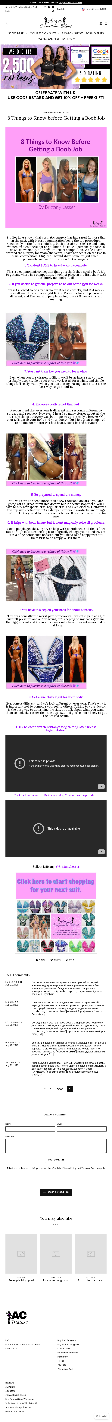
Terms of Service (90, 1168)
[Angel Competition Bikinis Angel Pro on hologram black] (56, 339)
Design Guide (64, 1348)
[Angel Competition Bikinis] (56, 913)
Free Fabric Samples (68, 1352)
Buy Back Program (67, 1340)
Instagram (63, 1356)
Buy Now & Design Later (70, 1344)
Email (59, 1124)
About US (10, 1390)
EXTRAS (67, 39)
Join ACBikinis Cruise (15, 1395)
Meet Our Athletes (14, 1411)
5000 (60, 1089)
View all (56, 1224)
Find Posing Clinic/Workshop (19, 1399)
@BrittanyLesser (67, 866)
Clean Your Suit (65, 1369)
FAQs (8, 11)
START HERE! (16, 33)
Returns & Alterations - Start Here (22, 1344)
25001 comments (50, 112)
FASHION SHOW (72, 33)
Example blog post (21, 1280)
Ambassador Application (18, 1407)
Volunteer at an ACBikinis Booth (21, 1403)
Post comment (56, 1159)
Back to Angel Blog (58, 1192)
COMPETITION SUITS (43, 33)
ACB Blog (10, 1386)
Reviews (9, 1382)
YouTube (62, 1364)
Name (8, 1124)
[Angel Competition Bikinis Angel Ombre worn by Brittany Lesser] (56, 460)
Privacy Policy (69, 1168)
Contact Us (11, 1348)
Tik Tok (61, 1360)
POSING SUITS (95, 33)
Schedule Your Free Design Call (21, 7)
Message (9, 1137)
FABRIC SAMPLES (48, 39)
